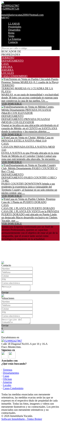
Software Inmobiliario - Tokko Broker (21, 419)
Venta (11, 35)
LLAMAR (14, 23)
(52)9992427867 (13, 340)
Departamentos (11, 372)
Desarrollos (14, 29)
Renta (11, 32)
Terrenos (7, 369)
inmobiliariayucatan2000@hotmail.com (22, 14)
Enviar (4, 292)
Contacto (13, 42)
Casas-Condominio (13, 388)
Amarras (7, 382)
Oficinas (7, 379)
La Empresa (14, 39)
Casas (6, 376)
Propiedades (14, 26)
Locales (7, 385)
